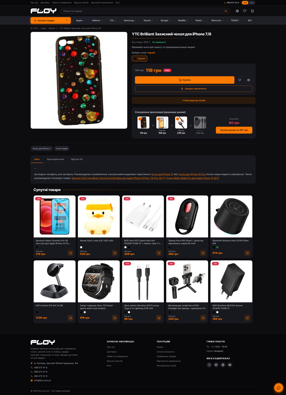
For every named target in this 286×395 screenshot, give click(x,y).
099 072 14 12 (233, 2)
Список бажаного (165, 352)
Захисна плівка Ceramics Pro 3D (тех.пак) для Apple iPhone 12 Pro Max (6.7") (52, 242)
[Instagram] (209, 365)
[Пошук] (226, 11)
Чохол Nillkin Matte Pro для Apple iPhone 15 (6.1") (192, 178)
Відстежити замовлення (102, 2)
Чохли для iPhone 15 (162, 174)
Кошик (160, 347)
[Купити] (70, 253)
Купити (187, 79)
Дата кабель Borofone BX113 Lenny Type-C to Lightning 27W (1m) (141, 306)
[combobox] (141, 11)
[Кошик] (252, 11)
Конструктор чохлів (166, 365)
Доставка (45, 2)
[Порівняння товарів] (237, 11)
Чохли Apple (62, 148)
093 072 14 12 (40, 376)
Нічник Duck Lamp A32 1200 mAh (96, 240)
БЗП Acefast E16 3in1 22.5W (49, 305)
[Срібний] (85, 312)
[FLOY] (43, 10)
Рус (252, 2)
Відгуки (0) (77, 159)
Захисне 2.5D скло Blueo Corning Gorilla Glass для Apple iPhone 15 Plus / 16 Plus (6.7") (118, 178)
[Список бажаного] (244, 11)
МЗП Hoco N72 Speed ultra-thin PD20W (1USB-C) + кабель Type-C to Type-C (142, 242)
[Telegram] (223, 365)
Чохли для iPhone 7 (41, 148)
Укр (245, 2)
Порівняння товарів (166, 356)
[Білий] (81, 247)
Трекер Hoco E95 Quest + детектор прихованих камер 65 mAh (185, 242)
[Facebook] (216, 365)
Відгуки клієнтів (81, 2)
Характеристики (55, 159)
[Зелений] (217, 247)
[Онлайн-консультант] (278, 387)
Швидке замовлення (195, 88)
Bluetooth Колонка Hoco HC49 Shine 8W (231, 242)
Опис (37, 159)
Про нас (34, 2)
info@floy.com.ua (42, 380)
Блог (118, 2)
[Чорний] (37, 247)
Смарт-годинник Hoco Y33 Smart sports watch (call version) (96, 306)
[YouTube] (230, 365)
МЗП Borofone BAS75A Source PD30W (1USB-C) (228, 306)
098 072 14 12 (40, 372)
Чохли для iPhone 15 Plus (192, 174)
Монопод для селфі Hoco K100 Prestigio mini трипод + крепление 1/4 (186, 306)
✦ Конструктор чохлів (193, 100)
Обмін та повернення (62, 2)
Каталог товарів (46, 20)
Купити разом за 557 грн (234, 130)
